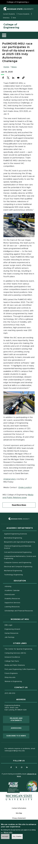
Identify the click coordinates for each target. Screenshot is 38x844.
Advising (8, 586)
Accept (5, 836)
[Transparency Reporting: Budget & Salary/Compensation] (28, 782)
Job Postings (18, 637)
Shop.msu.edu (19, 677)
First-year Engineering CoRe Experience (20, 669)
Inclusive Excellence (12, 657)
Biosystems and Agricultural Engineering (20, 542)
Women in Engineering (13, 681)
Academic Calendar (21, 590)
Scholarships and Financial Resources (19, 611)
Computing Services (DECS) (21, 653)
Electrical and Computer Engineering (18, 566)
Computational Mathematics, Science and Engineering (20, 557)
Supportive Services (21, 602)
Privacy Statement (19, 818)
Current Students (9, 14)
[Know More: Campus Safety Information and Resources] (9, 782)
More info (8, 833)
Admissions (16, 728)
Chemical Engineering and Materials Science (17, 547)
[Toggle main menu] (4, 35)
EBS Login (17, 625)
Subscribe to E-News (17, 736)
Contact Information (19, 808)
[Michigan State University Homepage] (19, 797)
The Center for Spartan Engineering (21, 649)
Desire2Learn (18, 594)
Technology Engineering (13, 574)
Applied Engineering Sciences (15, 534)
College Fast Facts (21, 661)
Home (6, 67)
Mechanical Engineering (13, 570)
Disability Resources (21, 598)
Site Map (19, 813)
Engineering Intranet (21, 629)
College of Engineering (17, 2)
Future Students (23, 14)
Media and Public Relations (15, 665)
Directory (6, 17)
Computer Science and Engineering (17, 562)
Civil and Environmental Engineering (17, 552)
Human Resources (20, 633)
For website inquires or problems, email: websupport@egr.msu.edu (20, 750)
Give (14, 17)
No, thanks (17, 836)
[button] (23, 77)
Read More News (19, 505)
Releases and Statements (19, 719)
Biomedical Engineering (13, 538)
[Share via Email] (18, 77)
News (14, 67)
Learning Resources (21, 606)
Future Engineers (11, 673)
